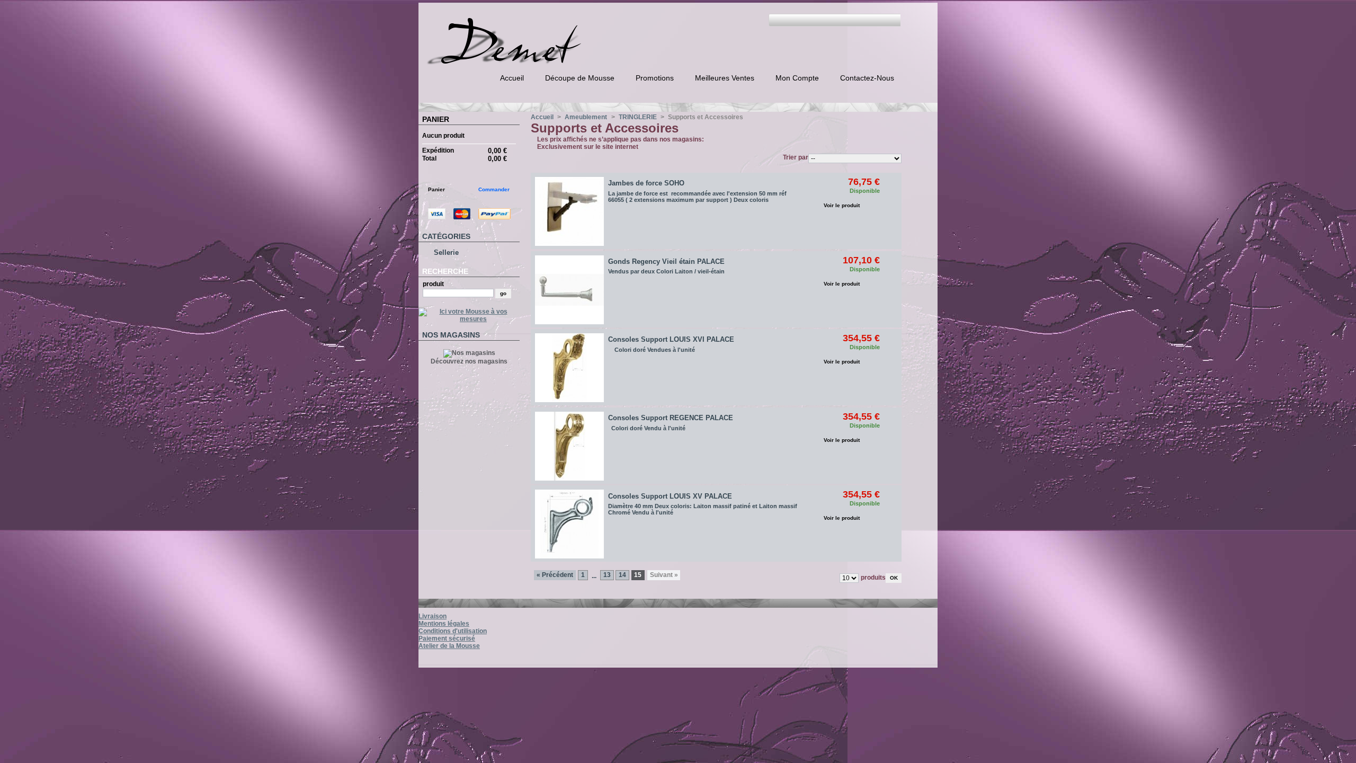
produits (873, 577)
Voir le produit (842, 205)
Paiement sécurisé (446, 638)
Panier (435, 119)
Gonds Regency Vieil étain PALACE (666, 261)
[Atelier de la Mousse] (533, 61)
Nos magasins (451, 335)
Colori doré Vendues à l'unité (651, 350)
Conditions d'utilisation (452, 631)
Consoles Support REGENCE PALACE (670, 418)
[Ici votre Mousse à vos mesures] (469, 319)
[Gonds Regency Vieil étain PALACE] (569, 290)
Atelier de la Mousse (449, 646)
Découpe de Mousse (579, 78)
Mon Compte (797, 78)
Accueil (512, 78)
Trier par (795, 157)
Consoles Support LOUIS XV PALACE (670, 496)
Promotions (655, 78)
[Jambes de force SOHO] (569, 211)
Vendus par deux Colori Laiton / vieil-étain (666, 271)
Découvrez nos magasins (469, 361)
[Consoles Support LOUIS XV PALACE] (569, 524)
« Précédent (555, 575)
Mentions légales (443, 623)
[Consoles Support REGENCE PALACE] (569, 446)
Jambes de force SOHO (646, 183)
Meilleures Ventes (724, 78)
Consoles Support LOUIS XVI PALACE (671, 339)
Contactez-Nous (867, 78)
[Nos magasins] (469, 353)
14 (622, 575)
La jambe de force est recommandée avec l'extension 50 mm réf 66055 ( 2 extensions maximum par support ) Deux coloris (697, 196)
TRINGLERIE (638, 117)
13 (607, 575)
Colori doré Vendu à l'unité (647, 428)
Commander (494, 189)
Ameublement (586, 117)
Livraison (432, 616)
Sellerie (446, 252)
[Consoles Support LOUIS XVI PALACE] (569, 368)
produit (433, 284)
